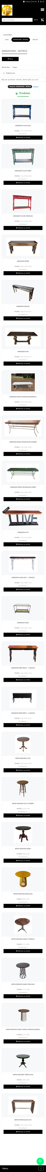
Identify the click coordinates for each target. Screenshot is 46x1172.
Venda (6, 510)
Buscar (36, 20)
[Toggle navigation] (41, 1168)
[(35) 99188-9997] (43, 1)
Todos (7, 39)
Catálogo (28, 2)
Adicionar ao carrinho (23, 137)
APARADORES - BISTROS (20, 39)
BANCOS (35, 39)
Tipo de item (6, 67)
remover (35, 86)
